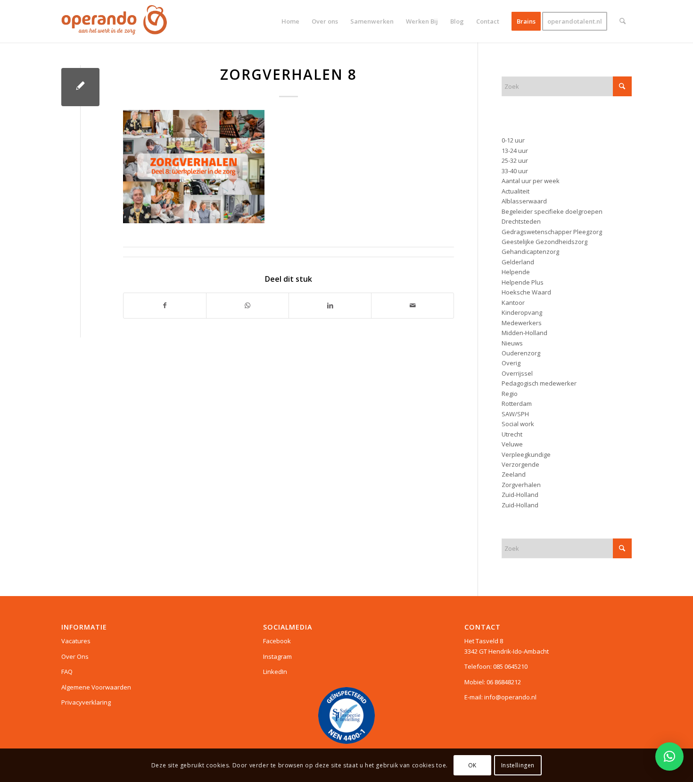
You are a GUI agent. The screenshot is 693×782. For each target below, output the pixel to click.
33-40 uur (515, 171)
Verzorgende (520, 464)
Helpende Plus (523, 282)
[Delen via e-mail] (412, 305)
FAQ (67, 671)
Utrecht (512, 434)
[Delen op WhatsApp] (247, 305)
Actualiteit (515, 191)
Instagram (277, 656)
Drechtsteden (521, 221)
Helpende (516, 272)
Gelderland (518, 262)
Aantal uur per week (531, 181)
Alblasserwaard (524, 201)
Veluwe (512, 444)
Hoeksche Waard (526, 292)
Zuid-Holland (520, 494)
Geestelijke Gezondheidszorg (544, 241)
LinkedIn (275, 671)
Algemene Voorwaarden (96, 687)
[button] (669, 756)
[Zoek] (622, 21)
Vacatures (76, 641)
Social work (518, 424)
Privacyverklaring (86, 702)
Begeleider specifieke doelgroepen (552, 211)
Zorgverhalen (521, 484)
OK (472, 765)
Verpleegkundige (526, 454)
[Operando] (114, 21)
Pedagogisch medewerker (539, 383)
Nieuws (512, 343)
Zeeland (514, 474)
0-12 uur (513, 140)
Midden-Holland (524, 332)
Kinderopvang (522, 312)
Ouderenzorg (521, 353)
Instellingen (518, 765)
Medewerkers (522, 323)
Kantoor (513, 302)
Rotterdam (517, 403)
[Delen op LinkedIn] (330, 305)
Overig (511, 363)
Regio (510, 393)
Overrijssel (517, 373)
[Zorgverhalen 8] (80, 87)
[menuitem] (290, 21)
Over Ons (75, 656)
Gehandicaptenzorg (530, 251)
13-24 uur (515, 150)
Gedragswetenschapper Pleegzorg (552, 231)
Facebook (277, 641)
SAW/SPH (515, 414)
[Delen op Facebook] (165, 305)
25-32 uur (515, 160)
